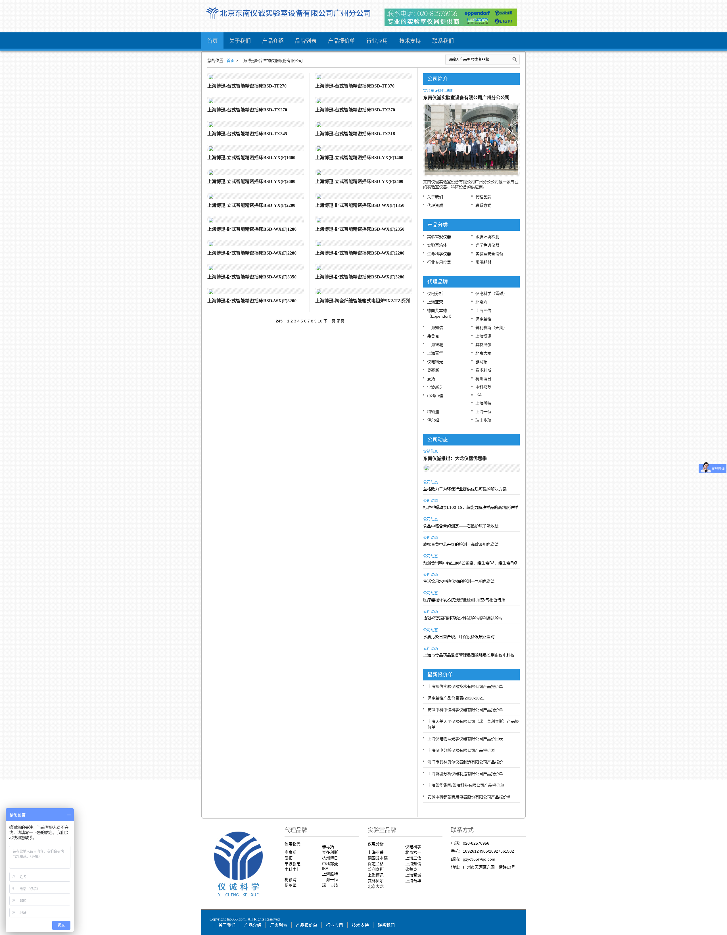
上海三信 (483, 310)
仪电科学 (413, 846)
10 (320, 321)
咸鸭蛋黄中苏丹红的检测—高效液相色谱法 (461, 544)
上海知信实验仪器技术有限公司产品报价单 (465, 686)
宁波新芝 (435, 387)
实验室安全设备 (489, 253)
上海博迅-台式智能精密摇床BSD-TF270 (247, 86)
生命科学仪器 (439, 253)
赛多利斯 (483, 370)
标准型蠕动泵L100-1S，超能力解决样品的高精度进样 (470, 507)
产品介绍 (273, 41)
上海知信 (435, 327)
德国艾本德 (378, 858)
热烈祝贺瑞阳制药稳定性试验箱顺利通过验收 (463, 618)
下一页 (329, 321)
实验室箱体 (437, 245)
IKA (478, 395)
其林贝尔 (483, 344)
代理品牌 (483, 197)
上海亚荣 (435, 302)
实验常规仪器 (439, 236)
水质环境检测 (487, 236)
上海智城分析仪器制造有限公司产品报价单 (465, 773)
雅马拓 (481, 361)
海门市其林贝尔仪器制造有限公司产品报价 (465, 762)
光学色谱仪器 (487, 245)
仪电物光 (435, 361)
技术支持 (410, 41)
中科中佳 (435, 395)
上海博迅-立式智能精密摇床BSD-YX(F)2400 (359, 181)
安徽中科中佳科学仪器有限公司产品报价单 (465, 709)
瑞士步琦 (483, 420)
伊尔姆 (433, 420)
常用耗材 (483, 262)
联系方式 (483, 205)
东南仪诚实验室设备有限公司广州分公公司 (466, 97)
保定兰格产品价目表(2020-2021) (456, 698)
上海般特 (483, 403)
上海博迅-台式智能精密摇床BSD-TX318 (355, 133)
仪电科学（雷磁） (491, 293)
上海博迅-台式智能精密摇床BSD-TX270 (247, 109)
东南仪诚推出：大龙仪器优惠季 (455, 458)
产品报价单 (341, 41)
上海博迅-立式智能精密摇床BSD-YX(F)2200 (251, 205)
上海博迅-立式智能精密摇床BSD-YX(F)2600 (251, 181)
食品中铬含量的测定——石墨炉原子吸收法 (461, 526)
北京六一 (483, 302)
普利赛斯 (376, 869)
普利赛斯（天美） (491, 327)
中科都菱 (483, 387)
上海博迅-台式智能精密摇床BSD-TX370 (355, 109)
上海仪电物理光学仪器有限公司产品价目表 (465, 738)
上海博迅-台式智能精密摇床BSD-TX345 (247, 133)
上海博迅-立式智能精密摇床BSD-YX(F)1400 (359, 157)
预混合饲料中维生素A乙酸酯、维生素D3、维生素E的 (470, 563)
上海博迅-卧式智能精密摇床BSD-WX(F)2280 (251, 253)
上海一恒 (483, 411)
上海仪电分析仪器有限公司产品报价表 (461, 750)
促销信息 (430, 451)
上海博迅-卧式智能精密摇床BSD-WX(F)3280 (359, 276)
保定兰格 (483, 319)
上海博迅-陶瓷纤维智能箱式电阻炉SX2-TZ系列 (362, 300)
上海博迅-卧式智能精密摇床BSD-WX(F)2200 (359, 253)
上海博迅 (483, 336)
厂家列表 (278, 925)
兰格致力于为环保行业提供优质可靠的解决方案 (465, 489)
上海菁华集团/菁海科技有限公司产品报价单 (465, 785)
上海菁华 (435, 353)
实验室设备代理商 (438, 90)
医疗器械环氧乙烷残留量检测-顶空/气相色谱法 (464, 599)
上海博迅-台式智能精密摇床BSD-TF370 (354, 86)
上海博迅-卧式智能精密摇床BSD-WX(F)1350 (359, 205)
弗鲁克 (433, 336)
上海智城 (435, 344)
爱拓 (431, 378)
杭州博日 (483, 378)
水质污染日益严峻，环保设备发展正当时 (459, 636)
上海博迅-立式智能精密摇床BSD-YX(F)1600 (251, 157)
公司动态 (430, 482)
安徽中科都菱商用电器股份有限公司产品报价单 (469, 797)
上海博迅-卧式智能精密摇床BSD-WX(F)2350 (359, 229)
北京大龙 (483, 353)
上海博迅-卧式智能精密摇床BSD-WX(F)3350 (251, 276)
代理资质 (435, 205)
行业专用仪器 (439, 262)
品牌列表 (306, 41)
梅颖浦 (433, 411)
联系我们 (443, 41)
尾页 (340, 321)
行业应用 (377, 41)
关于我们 (240, 41)
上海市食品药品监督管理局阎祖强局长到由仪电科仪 (469, 655)
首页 (212, 41)
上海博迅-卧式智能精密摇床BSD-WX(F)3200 (251, 300)
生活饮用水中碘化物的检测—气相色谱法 (459, 581)
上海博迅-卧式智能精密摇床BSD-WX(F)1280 (251, 229)
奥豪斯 (433, 370)
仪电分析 (435, 293)
